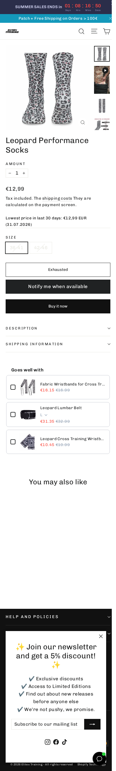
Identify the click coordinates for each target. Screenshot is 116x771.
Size (11, 237)
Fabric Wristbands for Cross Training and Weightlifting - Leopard (73, 384)
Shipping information (34, 344)
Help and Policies (32, 616)
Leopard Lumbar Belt (61, 407)
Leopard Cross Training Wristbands (73, 438)
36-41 (16, 247)
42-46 (41, 247)
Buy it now (58, 306)
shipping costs (57, 198)
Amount (15, 164)
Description (22, 328)
